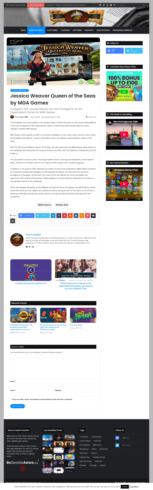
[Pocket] (87, 215)
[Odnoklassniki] (81, 215)
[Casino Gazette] (76, 17)
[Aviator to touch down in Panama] (59, 470)
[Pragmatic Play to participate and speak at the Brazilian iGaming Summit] (70, 450)
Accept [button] (124, 487)
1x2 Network (84, 437)
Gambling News (35, 30)
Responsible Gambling (122, 30)
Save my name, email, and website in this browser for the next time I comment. (42, 399)
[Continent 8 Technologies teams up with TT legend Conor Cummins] (70, 470)
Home (23, 30)
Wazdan (103, 465)
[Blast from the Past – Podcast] (59, 444)
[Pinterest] (64, 215)
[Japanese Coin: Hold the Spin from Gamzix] (70, 457)
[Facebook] (27, 246)
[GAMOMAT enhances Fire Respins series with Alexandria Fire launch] (23, 315)
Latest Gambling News (19, 90)
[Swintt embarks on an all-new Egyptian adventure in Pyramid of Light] (53, 315)
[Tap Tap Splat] (83, 315)
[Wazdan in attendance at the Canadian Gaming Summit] (59, 464)
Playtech (94, 453)
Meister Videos (103, 30)
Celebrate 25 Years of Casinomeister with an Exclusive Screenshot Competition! (76, 5)
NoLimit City (104, 449)
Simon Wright (19, 117)
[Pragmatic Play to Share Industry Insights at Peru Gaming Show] (70, 464)
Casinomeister (96, 437)
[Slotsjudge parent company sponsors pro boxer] (59, 438)
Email (13, 390)
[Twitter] (30, 246)
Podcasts (89, 30)
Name (13, 381)
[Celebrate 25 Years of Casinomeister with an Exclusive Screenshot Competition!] (47, 450)
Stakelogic (93, 465)
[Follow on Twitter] (25, 117)
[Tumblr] (58, 215)
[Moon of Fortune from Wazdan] (59, 457)
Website (58, 390)
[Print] (12, 220)
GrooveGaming (85, 445)
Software (77, 30)
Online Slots (62, 205)
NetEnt (94, 449)
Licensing (65, 30)
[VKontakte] (76, 215)
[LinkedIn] (53, 215)
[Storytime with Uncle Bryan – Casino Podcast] (47, 444)
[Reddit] (70, 215)
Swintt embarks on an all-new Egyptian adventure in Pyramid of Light (53, 327)
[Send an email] (26, 117)
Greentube (97, 441)
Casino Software (85, 441)
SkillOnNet (98, 461)
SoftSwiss (83, 465)
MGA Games (45, 205)
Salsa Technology (86, 461)
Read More (134, 486)
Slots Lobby (52, 30)
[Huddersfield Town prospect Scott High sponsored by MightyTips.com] (47, 438)
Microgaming (84, 449)
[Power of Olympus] (47, 470)
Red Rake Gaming (99, 457)
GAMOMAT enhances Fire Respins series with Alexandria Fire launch (21, 327)
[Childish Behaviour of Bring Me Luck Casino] (70, 444)
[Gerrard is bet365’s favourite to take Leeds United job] (47, 456)
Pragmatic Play (85, 457)
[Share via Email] (93, 215)
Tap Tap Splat (76, 325)
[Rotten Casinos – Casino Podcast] (70, 437)
